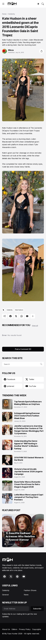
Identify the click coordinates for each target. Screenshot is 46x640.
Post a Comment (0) (23, 349)
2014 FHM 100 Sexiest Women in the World (29, 458)
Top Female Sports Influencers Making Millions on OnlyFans (28, 402)
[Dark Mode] (38, 4)
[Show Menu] (3, 4)
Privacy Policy (24, 629)
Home (4, 14)
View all (35, 326)
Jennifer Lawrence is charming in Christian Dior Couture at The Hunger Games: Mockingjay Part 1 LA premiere (28, 430)
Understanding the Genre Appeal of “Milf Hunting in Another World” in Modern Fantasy (26, 445)
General (5, 595)
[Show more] (32, 316)
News (26, 595)
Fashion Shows (30, 590)
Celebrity (11, 14)
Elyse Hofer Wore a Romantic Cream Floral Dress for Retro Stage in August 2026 (27, 484)
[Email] (27, 316)
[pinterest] (17, 576)
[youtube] (23, 576)
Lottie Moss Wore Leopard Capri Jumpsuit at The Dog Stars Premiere (28, 497)
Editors (14, 629)
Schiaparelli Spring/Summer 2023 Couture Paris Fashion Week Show (27, 415)
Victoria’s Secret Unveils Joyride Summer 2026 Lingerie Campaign (28, 471)
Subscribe (37, 609)
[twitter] (11, 576)
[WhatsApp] (21, 316)
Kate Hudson (19, 310)
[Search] (42, 4)
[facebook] (4, 576)
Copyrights (36, 629)
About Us (6, 629)
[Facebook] (10, 316)
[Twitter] (16, 316)
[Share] (41, 51)
